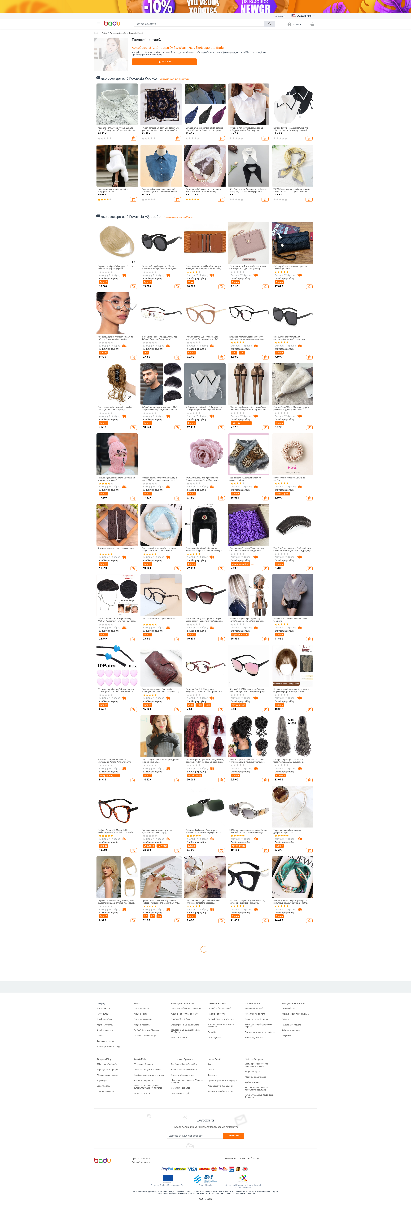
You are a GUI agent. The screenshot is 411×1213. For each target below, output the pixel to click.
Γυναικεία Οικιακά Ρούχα (145, 1177)
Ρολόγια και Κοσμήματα (293, 1144)
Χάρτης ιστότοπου (105, 1166)
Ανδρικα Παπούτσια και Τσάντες (185, 1155)
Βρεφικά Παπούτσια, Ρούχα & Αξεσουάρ (221, 1166)
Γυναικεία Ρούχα (141, 1149)
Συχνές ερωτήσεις (105, 1160)
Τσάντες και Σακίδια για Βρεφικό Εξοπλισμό (185, 1172)
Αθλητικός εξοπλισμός (107, 1205)
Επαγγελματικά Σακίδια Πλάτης (185, 1166)
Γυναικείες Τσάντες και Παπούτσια (186, 1149)
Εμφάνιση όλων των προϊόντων (174, 79)
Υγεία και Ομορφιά (254, 1200)
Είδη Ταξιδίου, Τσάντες (181, 1160)
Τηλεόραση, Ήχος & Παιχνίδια (184, 1205)
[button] (98, 23)
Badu (96, 33)
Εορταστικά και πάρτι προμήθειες (260, 1173)
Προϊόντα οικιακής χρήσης (257, 1160)
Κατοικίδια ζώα (215, 1200)
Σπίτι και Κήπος (252, 1144)
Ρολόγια (285, 1160)
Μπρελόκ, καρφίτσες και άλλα (295, 1155)
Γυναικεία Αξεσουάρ (118, 33)
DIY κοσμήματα (288, 1149)
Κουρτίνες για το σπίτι (255, 1155)
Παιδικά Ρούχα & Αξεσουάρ (220, 1149)
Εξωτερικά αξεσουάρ (143, 1205)
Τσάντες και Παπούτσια (182, 1144)
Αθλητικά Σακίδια (179, 1179)
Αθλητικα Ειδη (104, 1200)
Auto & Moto (140, 1200)
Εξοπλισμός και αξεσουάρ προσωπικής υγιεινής (256, 1206)
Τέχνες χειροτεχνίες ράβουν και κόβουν (259, 1166)
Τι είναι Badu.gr (103, 1149)
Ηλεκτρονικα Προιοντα (182, 1200)
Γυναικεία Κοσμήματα (291, 1166)
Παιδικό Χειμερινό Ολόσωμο (146, 1171)
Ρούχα (104, 33)
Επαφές (100, 1177)
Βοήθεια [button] (279, 16)
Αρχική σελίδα (164, 61)
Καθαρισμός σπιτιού (254, 1149)
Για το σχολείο (214, 1179)
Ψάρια (210, 1205)
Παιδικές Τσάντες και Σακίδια (221, 1160)
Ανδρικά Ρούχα (140, 1155)
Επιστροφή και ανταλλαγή (108, 1188)
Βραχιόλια (286, 1177)
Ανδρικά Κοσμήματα (291, 1171)
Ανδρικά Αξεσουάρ (142, 1166)
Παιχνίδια (212, 1173)
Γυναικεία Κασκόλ (136, 33)
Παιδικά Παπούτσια (216, 1155)
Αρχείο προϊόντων (105, 1171)
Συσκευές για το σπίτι (254, 1179)
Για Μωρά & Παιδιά (217, 1144)
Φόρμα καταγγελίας (105, 1182)
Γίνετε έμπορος (103, 1155)
